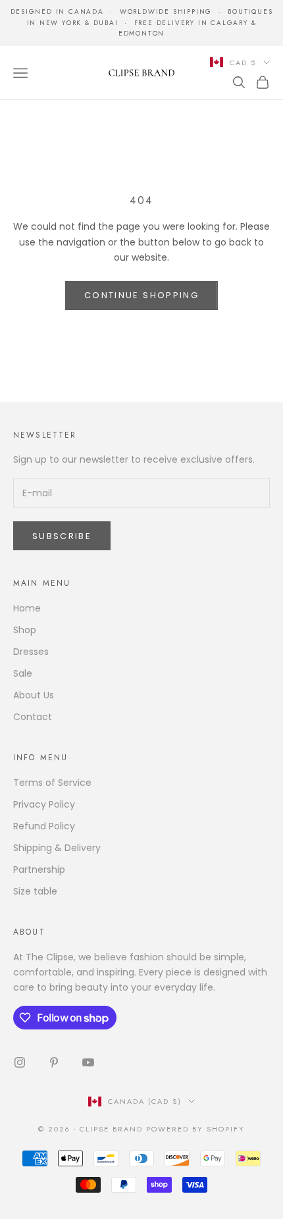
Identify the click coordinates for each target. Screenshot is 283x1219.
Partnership (39, 869)
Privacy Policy (44, 804)
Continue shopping (141, 295)
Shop (24, 629)
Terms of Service (52, 782)
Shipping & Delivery (57, 847)
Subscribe (61, 536)
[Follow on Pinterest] (54, 1062)
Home (27, 608)
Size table (35, 891)
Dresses (31, 651)
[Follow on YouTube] (88, 1062)
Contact (32, 716)
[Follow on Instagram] (19, 1062)
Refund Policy (44, 826)
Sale (22, 673)
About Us (33, 695)
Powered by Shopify (195, 1129)
